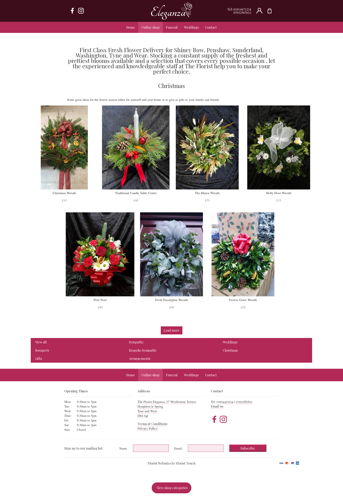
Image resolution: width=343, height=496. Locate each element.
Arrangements (139, 358)
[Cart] (272, 11)
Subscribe (247, 448)
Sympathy (136, 342)
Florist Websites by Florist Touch (171, 463)
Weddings (230, 342)
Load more (172, 330)
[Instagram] (81, 11)
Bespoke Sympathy (143, 350)
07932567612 (242, 12)
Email (178, 448)
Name (123, 448)
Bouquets (42, 350)
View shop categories (172, 488)
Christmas (230, 350)
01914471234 (242, 9)
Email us (217, 406)
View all (41, 342)
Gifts (38, 358)
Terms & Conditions (152, 424)
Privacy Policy (148, 428)
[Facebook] (72, 11)
